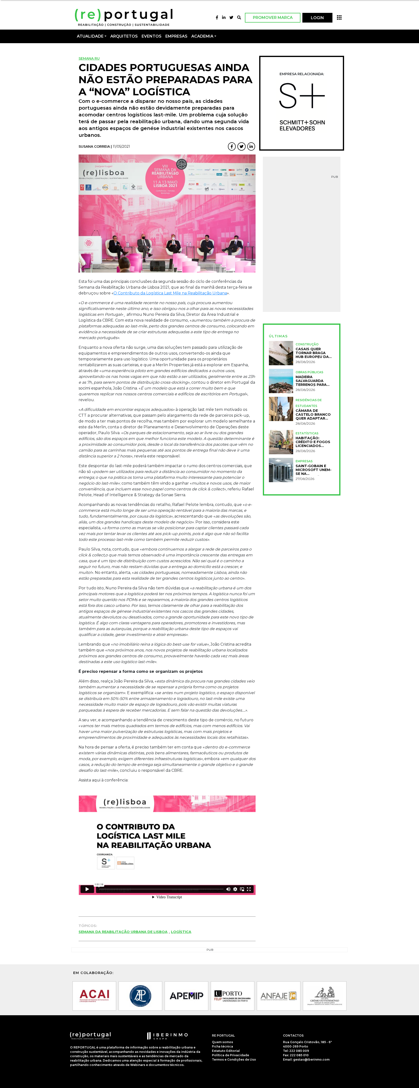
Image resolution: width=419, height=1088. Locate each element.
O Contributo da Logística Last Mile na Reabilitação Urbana (170, 293)
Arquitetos (124, 36)
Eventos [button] (151, 36)
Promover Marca (273, 17)
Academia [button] (202, 36)
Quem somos (222, 1042)
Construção (307, 344)
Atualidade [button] (90, 36)
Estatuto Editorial (226, 1051)
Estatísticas (307, 433)
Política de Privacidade (230, 1055)
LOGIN (317, 18)
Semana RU (89, 58)
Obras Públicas (309, 372)
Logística (181, 932)
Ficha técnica (222, 1046)
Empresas (176, 36)
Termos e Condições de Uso (234, 1059)
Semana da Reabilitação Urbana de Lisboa (123, 932)
